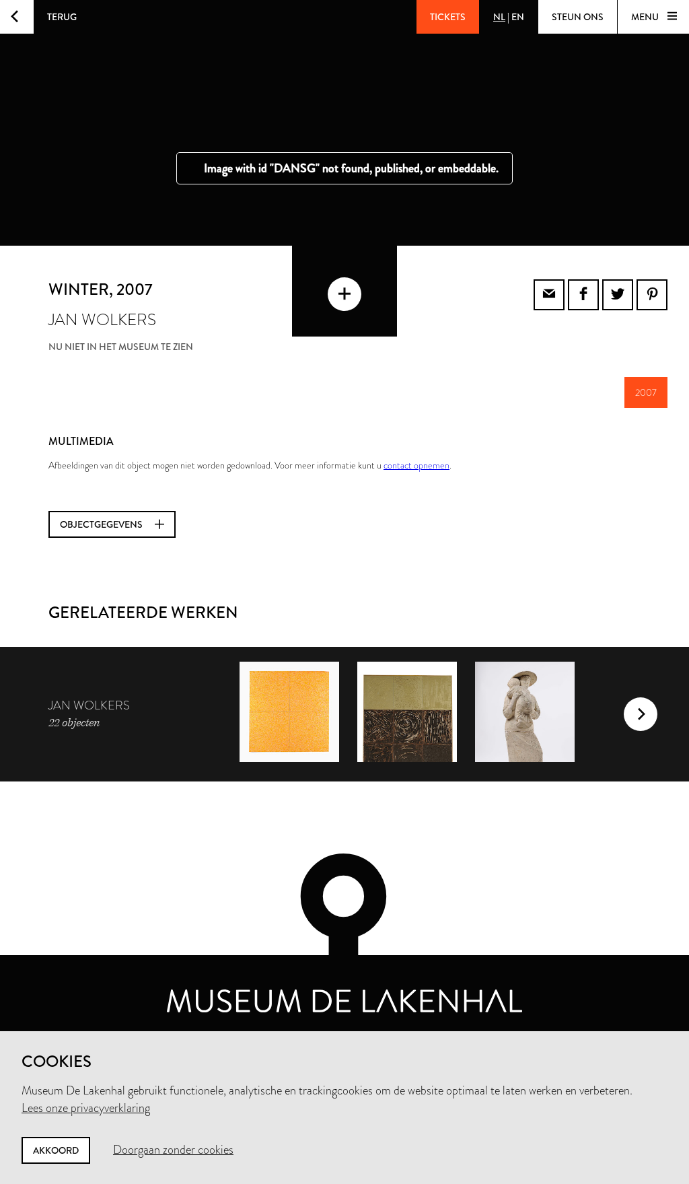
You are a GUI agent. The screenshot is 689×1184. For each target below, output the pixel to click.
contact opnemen (416, 465)
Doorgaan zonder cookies (173, 1149)
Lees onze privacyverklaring (86, 1108)
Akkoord (56, 1150)
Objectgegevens (102, 524)
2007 (646, 392)
